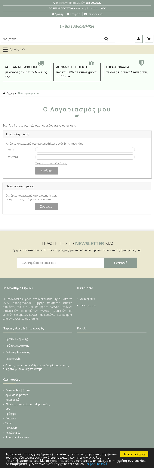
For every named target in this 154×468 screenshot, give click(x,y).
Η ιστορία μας (88, 305)
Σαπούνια (11, 428)
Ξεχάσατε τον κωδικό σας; (51, 163)
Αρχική (59, 14)
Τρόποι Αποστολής (17, 345)
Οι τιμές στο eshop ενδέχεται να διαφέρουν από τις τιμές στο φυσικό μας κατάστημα (36, 367)
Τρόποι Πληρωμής (16, 339)
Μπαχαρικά (12, 399)
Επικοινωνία (95, 14)
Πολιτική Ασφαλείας (17, 352)
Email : (10, 150)
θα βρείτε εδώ (96, 463)
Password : (12, 157)
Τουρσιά (10, 418)
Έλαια (8, 423)
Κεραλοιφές (12, 432)
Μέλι (8, 409)
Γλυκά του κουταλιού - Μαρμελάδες (27, 404)
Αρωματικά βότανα (16, 395)
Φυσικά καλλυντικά (17, 437)
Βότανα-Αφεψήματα (17, 390)
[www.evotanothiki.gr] (77, 33)
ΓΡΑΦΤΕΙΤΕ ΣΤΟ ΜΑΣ (78, 243)
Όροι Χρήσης (87, 298)
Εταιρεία (75, 14)
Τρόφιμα (10, 413)
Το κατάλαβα (134, 454)
